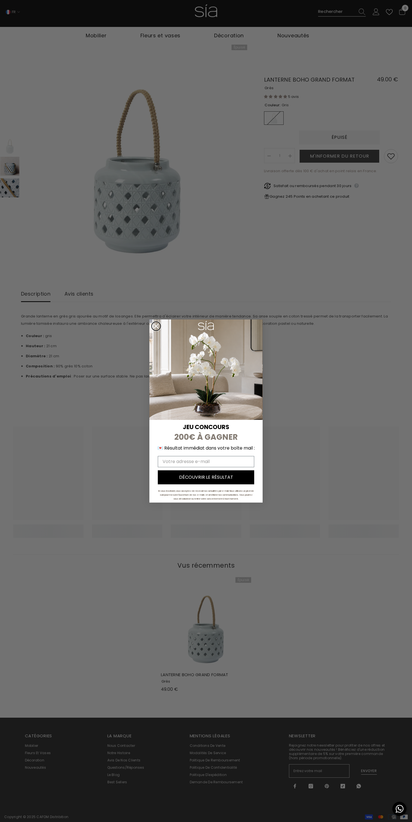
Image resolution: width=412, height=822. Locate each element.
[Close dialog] (156, 326)
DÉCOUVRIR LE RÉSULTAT (206, 477)
